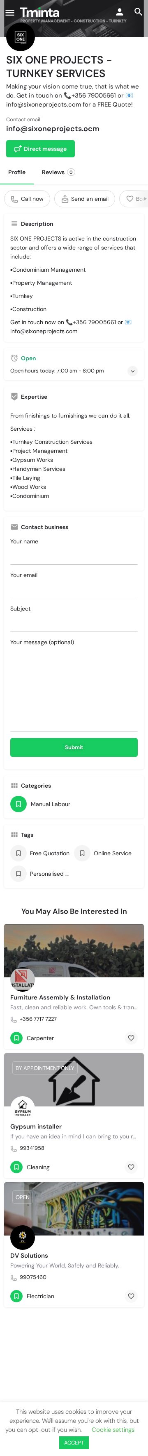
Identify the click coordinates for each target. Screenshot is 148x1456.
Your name (24, 541)
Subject (20, 608)
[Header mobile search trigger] (138, 12)
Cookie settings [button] (113, 1430)
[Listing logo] (20, 37)
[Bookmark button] (131, 1038)
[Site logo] (40, 12)
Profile (16, 172)
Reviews (57, 172)
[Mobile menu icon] (10, 12)
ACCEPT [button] (74, 1442)
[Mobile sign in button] (119, 12)
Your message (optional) (42, 642)
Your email (23, 575)
